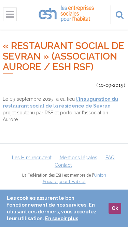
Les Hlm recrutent (32, 157)
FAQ (110, 157)
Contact (63, 165)
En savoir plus (61, 218)
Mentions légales (78, 157)
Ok (115, 208)
